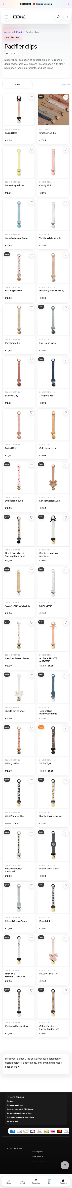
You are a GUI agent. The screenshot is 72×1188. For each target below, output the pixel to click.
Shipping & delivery (15, 1105)
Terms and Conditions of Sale (19, 1113)
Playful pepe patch (49, 868)
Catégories (18, 32)
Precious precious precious (48, 554)
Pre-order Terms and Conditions (20, 1117)
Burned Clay (11, 395)
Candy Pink (45, 185)
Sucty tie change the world (13, 870)
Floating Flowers (13, 290)
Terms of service (37, 1161)
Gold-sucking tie (48, 448)
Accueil (8, 32)
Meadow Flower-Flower (17, 658)
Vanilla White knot (14, 711)
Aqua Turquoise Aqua (16, 238)
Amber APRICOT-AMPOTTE (48, 659)
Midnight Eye (12, 763)
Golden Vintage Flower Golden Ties (49, 1027)
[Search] (58, 17)
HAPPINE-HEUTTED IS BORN (15, 975)
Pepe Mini (44, 921)
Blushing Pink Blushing (51, 290)
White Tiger (45, 763)
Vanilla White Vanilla (50, 238)
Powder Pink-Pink (48, 973)
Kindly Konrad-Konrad (50, 816)
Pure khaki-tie (12, 343)
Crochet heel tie (47, 133)
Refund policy (37, 1152)
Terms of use (12, 1121)
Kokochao (18, 1148)
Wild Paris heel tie (14, 816)
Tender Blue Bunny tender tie (48, 712)
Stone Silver (45, 606)
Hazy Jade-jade (47, 343)
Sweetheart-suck (14, 500)
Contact (10, 1101)
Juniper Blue (46, 395)
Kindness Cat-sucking (16, 1026)
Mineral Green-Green (16, 921)
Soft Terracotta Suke (49, 500)
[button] (67, 17)
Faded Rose (11, 133)
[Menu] (6, 17)
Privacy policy (37, 1156)
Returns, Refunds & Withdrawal (20, 1109)
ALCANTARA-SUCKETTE (17, 606)
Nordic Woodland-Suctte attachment (15, 554)
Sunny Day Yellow (14, 185)
